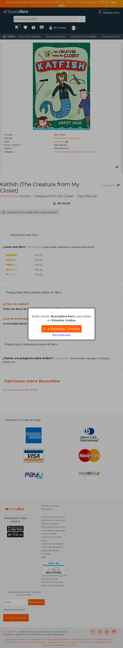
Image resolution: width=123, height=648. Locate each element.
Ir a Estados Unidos (61, 328)
